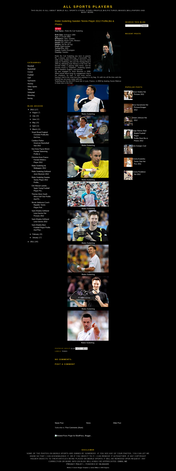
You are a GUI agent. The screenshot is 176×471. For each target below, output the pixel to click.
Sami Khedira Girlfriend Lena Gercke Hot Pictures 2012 (40, 213)
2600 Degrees (105, 467)
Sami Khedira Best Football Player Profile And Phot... (41, 227)
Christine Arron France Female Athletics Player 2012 (40, 159)
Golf (29, 78)
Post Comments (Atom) (74, 428)
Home (88, 423)
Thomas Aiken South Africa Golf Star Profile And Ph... (41, 196)
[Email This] (76, 348)
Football (30, 75)
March (34, 129)
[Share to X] (81, 348)
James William (94, 467)
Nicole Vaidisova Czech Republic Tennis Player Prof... (40, 204)
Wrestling (31, 95)
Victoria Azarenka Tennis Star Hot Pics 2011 (138, 161)
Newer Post (59, 423)
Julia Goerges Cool (139, 146)
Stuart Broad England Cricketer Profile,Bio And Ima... (40, 134)
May (34, 123)
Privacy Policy (74, 464)
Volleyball (31, 92)
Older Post (117, 423)
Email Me (122, 461)
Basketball (31, 69)
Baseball (31, 66)
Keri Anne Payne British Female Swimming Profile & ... (40, 151)
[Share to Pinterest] (86, 348)
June (34, 119)
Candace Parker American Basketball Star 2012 (40, 143)
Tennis (30, 89)
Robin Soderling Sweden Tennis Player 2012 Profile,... (41, 179)
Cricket (30, 72)
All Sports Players (88, 7)
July (34, 116)
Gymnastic (32, 81)
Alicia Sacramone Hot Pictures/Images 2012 (140, 107)
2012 (32, 110)
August (35, 113)
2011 (32, 242)
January (35, 238)
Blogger (104, 464)
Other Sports (32, 87)
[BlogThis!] (79, 348)
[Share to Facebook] (84, 348)
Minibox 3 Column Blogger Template (77, 467)
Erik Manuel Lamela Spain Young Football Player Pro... (40, 188)
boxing (30, 98)
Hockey (30, 84)
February (35, 234)
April (34, 126)
